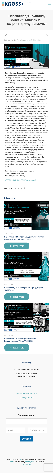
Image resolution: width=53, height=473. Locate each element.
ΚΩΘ (20, 459)
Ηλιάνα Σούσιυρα (22, 40)
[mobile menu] (49, 4)
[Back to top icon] (49, 469)
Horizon (12, 462)
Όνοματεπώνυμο (26, 415)
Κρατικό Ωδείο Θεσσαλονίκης (26, 393)
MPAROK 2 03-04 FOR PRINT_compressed (20, 180)
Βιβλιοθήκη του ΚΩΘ (26, 398)
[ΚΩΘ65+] (16, 4)
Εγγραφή (26, 439)
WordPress (27, 464)
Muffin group (29, 462)
